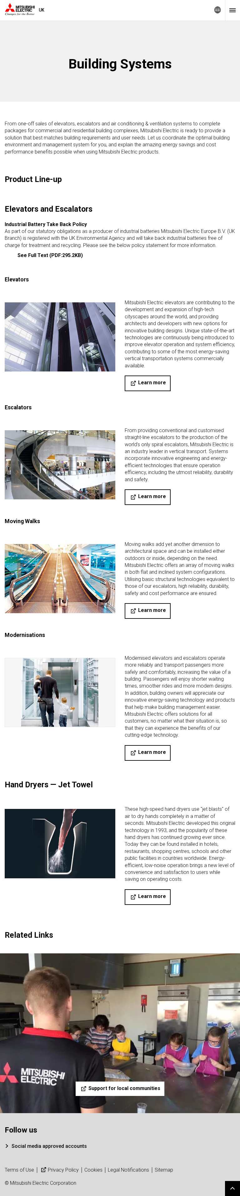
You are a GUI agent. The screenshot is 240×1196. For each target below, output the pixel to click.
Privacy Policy (63, 1170)
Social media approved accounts (49, 1146)
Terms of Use (19, 1170)
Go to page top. (232, 1188)
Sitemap (164, 1170)
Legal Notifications (128, 1170)
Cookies (93, 1170)
